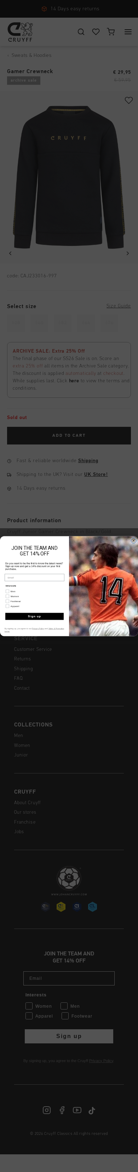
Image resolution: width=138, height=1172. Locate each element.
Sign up (34, 616)
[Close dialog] (133, 540)
